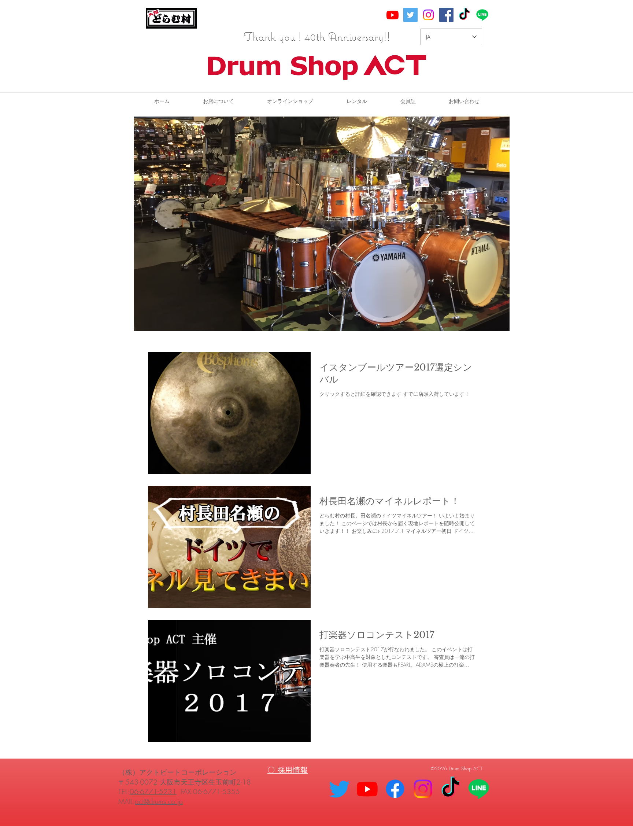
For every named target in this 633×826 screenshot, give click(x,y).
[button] (357, 101)
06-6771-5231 (153, 791)
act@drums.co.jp (159, 801)
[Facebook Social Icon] (446, 15)
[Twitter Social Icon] (410, 15)
